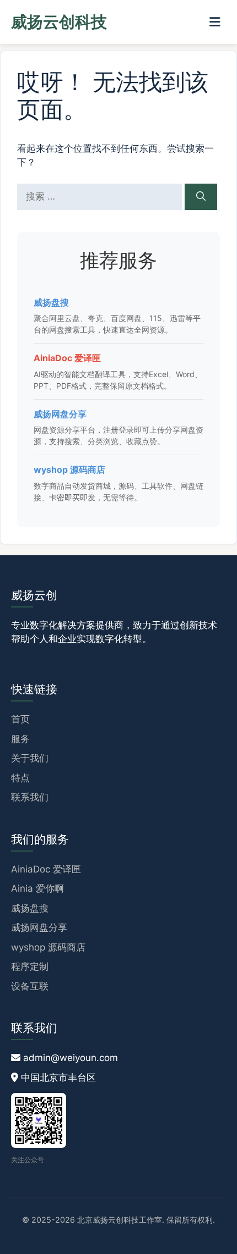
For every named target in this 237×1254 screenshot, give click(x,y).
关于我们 (30, 758)
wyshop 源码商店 (69, 469)
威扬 (59, 21)
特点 (20, 777)
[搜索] (201, 197)
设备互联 (30, 986)
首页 (20, 719)
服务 (20, 738)
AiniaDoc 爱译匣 (67, 357)
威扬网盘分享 (60, 413)
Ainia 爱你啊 (37, 888)
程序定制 (30, 966)
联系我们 (30, 797)
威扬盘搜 (51, 302)
